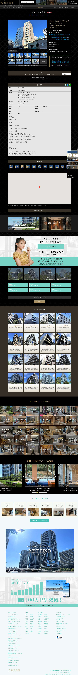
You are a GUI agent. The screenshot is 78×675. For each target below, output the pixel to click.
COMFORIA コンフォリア (12, 618)
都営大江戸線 (20, 95)
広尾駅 (39, 619)
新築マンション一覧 (60, 621)
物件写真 (55, 7)
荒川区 (31, 626)
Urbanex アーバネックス (12, 624)
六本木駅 (39, 616)
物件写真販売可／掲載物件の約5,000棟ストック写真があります (28, 65)
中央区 (31, 614)
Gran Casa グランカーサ (12, 648)
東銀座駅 (39, 630)
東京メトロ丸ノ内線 (22, 94)
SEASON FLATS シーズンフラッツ (14, 635)
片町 (24, 90)
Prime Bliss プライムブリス (13, 665)
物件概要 (61, 7)
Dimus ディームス (11, 631)
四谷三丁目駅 (29, 94)
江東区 (31, 616)
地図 (67, 7)
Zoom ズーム (10, 658)
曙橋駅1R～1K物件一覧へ (34, 285)
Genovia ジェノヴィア (12, 643)
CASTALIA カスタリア (12, 628)
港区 (26, 614)
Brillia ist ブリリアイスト (12, 633)
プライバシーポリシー (60, 626)
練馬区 (31, 630)
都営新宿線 (20, 92)
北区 (26, 626)
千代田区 (32, 618)
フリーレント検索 (59, 618)
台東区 (31, 621)
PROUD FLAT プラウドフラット (14, 621)
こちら (36, 79)
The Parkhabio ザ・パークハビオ (14, 619)
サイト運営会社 (60, 264)
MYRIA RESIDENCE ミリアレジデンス (15, 638)
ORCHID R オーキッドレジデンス (14, 630)
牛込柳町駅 (26, 95)
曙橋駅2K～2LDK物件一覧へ (57, 285)
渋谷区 (26, 616)
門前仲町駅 (46, 618)
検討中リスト (59, 624)
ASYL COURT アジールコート (13, 652)
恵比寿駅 (46, 616)
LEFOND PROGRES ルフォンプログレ (15, 626)
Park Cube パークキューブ (13, 623)
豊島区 (31, 624)
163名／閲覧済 (40, 7)
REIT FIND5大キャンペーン (39, 520)
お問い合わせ (50, 246)
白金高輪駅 (40, 621)
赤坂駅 (39, 618)
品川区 (26, 619)
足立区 (26, 631)
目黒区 (31, 619)
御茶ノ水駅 (46, 631)
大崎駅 (45, 628)
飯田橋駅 (46, 623)
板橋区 (26, 630)
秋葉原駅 (46, 633)
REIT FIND (4, 5)
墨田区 (26, 623)
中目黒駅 (46, 630)
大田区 (26, 624)
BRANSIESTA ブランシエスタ (13, 650)
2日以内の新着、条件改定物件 (62, 623)
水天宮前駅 (40, 628)
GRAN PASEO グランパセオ (13, 640)
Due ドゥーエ (10, 636)
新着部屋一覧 (59, 619)
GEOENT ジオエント (12, 663)
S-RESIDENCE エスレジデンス (13, 641)
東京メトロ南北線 (21, 97)
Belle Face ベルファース (12, 662)
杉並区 (31, 628)
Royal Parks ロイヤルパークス (13, 645)
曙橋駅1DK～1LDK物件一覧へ (35, 290)
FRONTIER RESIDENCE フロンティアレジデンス (15, 654)
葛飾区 (31, 631)
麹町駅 (45, 626)
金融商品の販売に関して (61, 628)
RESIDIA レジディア (11, 616)
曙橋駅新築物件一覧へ (12, 285)
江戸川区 (27, 633)
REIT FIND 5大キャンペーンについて (63, 614)
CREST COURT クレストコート (14, 646)
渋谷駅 (45, 614)
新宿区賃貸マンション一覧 (12, 5)
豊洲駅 (45, 619)
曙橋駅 (24, 92)
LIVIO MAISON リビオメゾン (13, 660)
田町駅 (39, 623)
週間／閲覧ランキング (60, 616)
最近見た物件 (70, 156)
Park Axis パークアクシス (13, 614)
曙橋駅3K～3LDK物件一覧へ (57, 290)
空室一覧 (72, 7)
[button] (33, 492)
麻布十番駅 (40, 614)
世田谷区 (32, 623)
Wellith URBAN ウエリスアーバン (14, 657)
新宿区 (22, 90)
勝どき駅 (39, 624)
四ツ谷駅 (28, 97)
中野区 (26, 628)
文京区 (26, 621)
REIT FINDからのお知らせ (61, 630)
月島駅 (39, 633)
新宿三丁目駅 (46, 621)
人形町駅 (39, 626)
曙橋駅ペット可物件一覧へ (13, 290)
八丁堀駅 (39, 631)
